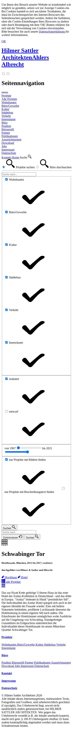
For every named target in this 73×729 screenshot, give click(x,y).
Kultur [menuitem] (5, 109)
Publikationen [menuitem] (9, 136)
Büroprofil (18, 662)
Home (16, 157)
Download (8, 666)
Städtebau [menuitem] (7, 112)
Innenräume (8, 648)
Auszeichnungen (61, 662)
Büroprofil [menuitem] (7, 129)
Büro (4, 122)
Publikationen (42, 662)
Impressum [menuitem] (7, 149)
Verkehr (61, 644)
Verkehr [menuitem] (6, 115)
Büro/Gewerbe (26, 644)
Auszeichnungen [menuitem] (11, 139)
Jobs (18, 666)
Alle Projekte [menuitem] (9, 99)
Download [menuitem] (7, 142)
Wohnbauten (9, 644)
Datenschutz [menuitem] (8, 153)
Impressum (27, 666)
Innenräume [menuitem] (8, 119)
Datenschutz (41, 666)
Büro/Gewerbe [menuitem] (10, 105)
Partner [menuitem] (5, 132)
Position (6, 662)
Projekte (6, 95)
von (10, 448)
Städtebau (50, 644)
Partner (29, 662)
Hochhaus (11, 577)
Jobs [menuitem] (4, 146)
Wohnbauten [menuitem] (8, 102)
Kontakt (6, 157)
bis (47, 448)
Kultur (40, 644)
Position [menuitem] (6, 126)
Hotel (24, 577)
